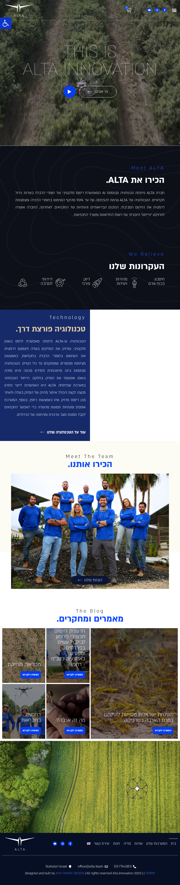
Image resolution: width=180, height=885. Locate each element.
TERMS (150, 873)
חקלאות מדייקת (24, 664)
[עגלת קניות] (128, 10)
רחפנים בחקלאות (31, 717)
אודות (138, 843)
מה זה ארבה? (71, 720)
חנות (116, 843)
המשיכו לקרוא (163, 730)
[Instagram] (157, 10)
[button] (5, 23)
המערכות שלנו (156, 843)
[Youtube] (149, 10)
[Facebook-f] (164, 10)
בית (173, 843)
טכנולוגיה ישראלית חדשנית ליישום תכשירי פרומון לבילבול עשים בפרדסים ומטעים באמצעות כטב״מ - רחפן (68, 642)
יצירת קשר (102, 843)
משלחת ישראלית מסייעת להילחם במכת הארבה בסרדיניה (138, 717)
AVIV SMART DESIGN (70, 873)
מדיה (127, 843)
